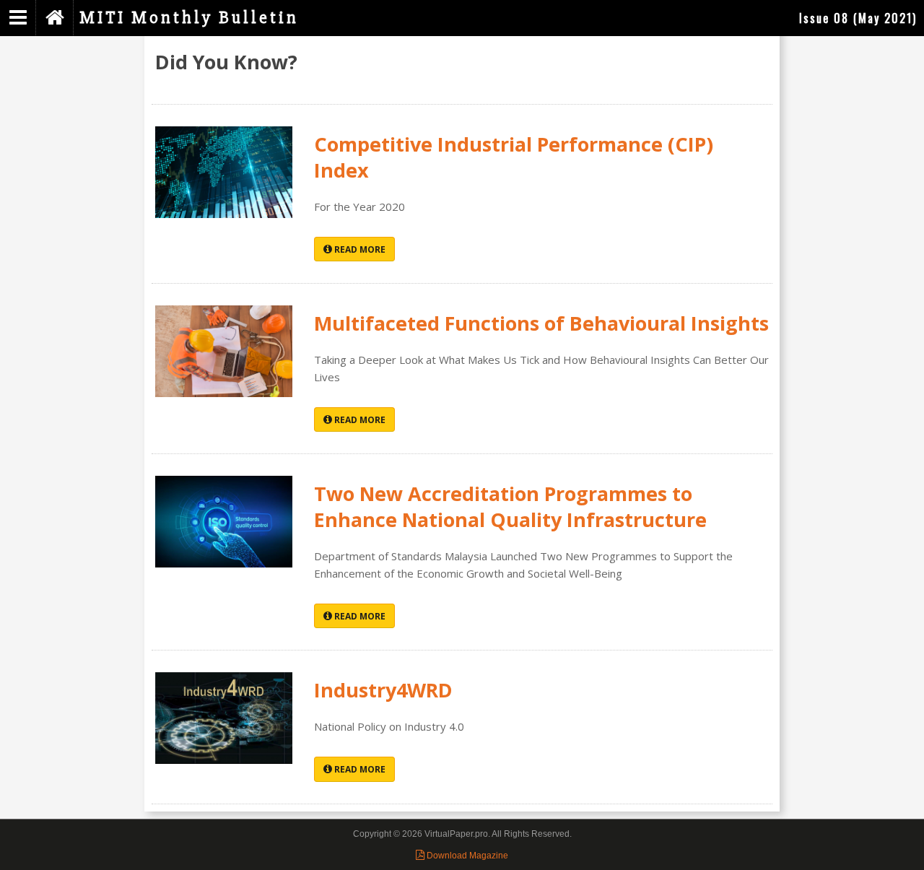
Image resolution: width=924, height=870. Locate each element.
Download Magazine (466, 856)
